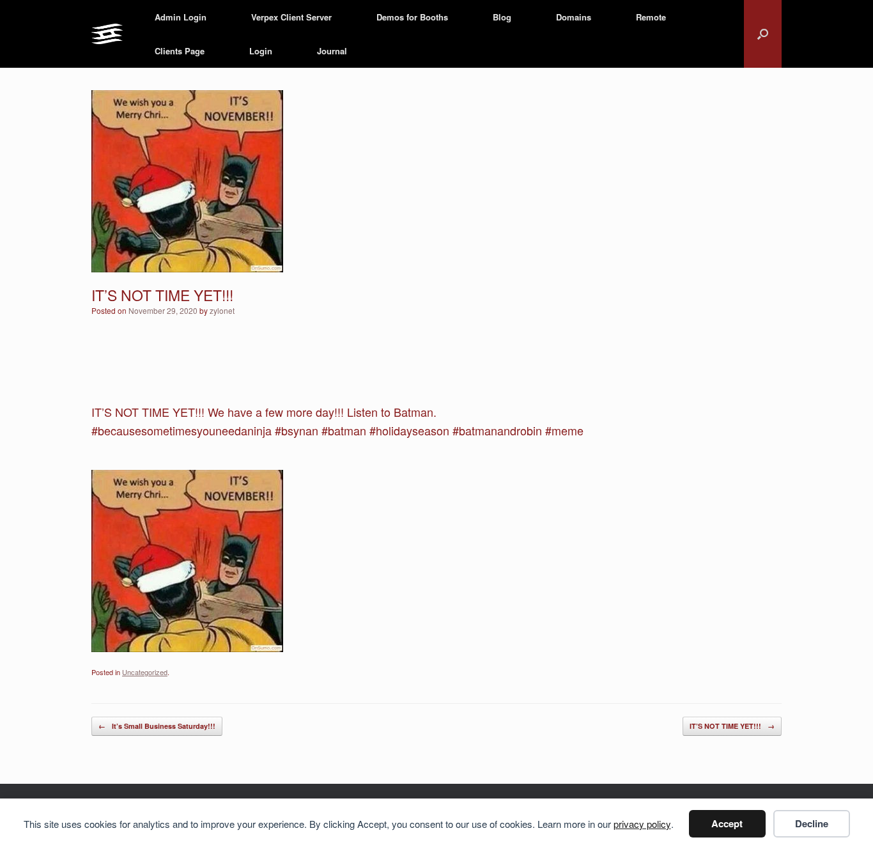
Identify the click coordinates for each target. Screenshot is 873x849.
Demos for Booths (412, 17)
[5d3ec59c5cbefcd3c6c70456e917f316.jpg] (187, 647)
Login (260, 51)
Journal (332, 51)
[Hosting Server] (107, 34)
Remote (651, 17)
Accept (727, 823)
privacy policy (642, 823)
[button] (763, 34)
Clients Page (180, 51)
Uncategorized (144, 672)
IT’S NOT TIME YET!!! (732, 726)
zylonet (222, 310)
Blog (502, 17)
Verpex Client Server (291, 17)
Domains (573, 17)
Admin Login (180, 17)
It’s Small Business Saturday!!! (156, 726)
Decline (811, 823)
